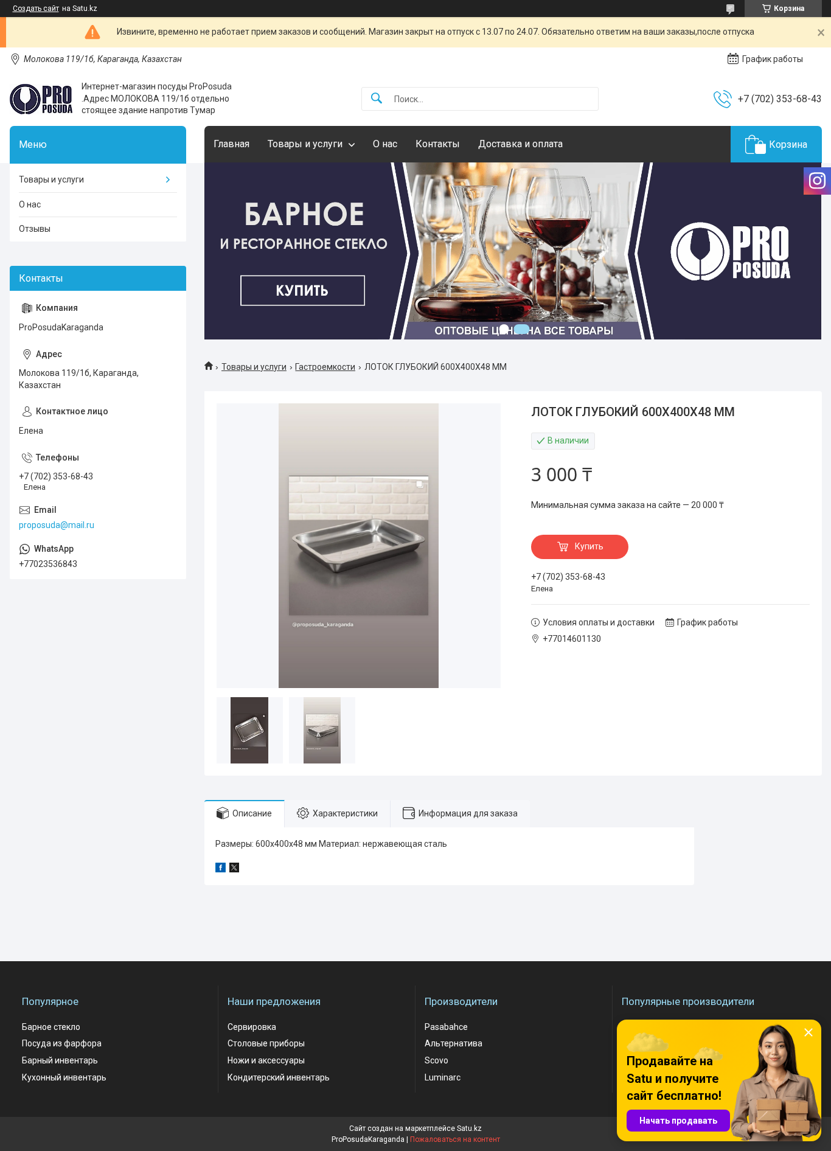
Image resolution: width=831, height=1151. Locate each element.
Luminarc (443, 1077)
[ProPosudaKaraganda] (41, 99)
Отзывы (34, 229)
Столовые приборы (266, 1043)
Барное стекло (51, 1027)
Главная (231, 144)
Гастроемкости (325, 367)
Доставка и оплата (520, 144)
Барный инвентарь (60, 1060)
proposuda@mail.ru (56, 525)
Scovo (436, 1060)
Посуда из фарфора (62, 1043)
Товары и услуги (305, 144)
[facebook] (220, 869)
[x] (234, 869)
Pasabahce (446, 1027)
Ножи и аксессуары (266, 1060)
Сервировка (252, 1027)
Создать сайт (36, 8)
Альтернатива (453, 1043)
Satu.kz (469, 1128)
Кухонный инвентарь (64, 1077)
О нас (385, 144)
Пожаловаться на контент (455, 1139)
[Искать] (376, 98)
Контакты (437, 144)
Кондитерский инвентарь (279, 1077)
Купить (589, 546)
